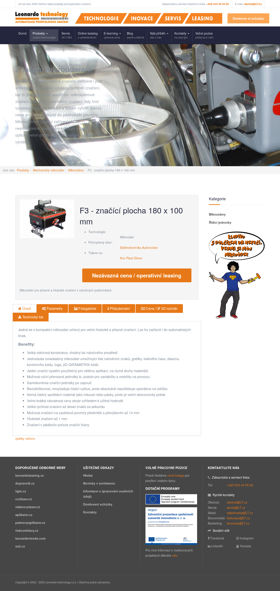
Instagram (247, 538)
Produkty (44, 35)
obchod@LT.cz (253, 4)
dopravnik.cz (25, 483)
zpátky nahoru (25, 438)
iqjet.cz (20, 491)
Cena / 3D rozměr (161, 308)
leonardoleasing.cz (29, 475)
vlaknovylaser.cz (27, 507)
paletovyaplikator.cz (30, 522)
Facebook (217, 538)
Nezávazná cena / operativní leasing (136, 275)
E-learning (112, 35)
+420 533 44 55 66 (240, 485)
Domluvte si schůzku (248, 18)
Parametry (54, 308)
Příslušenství (119, 308)
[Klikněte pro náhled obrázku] (47, 218)
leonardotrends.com (30, 538)
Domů (22, 33)
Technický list (32, 316)
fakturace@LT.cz (238, 518)
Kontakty (181, 35)
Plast (129, 258)
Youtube (245, 546)
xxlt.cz (20, 546)
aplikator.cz (23, 515)
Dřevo (138, 258)
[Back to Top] (269, 555)
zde (174, 555)
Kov (122, 258)
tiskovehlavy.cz (26, 530)
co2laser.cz (23, 499)
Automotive (150, 247)
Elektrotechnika (130, 247)
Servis (66, 35)
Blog (135, 35)
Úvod (26, 308)
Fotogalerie (87, 308)
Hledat (88, 475)
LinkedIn (217, 546)
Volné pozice (204, 35)
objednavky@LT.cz (240, 513)
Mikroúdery (76, 170)
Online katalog (88, 35)
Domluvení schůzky (97, 504)
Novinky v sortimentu (99, 483)
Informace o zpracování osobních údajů (108, 494)
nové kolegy (175, 475)
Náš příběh (158, 35)
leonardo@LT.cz (238, 523)
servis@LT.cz (236, 507)
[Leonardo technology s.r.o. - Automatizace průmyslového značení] (41, 17)
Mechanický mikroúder (48, 170)
